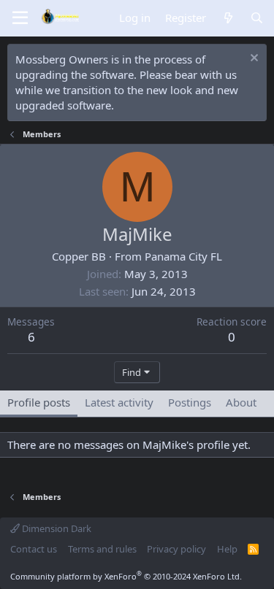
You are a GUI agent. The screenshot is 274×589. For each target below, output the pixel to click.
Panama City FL (183, 256)
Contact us (33, 548)
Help (227, 548)
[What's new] (227, 17)
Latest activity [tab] (119, 402)
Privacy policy (176, 548)
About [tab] (241, 402)
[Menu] (20, 18)
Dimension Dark (55, 528)
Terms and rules (102, 548)
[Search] (257, 17)
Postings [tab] (189, 402)
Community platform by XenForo (126, 576)
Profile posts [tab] (38, 402)
